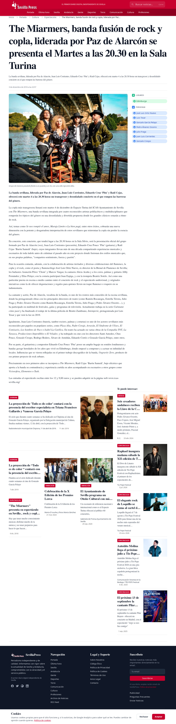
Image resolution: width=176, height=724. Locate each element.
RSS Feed (55, 702)
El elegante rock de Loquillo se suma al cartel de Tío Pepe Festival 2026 (128, 508)
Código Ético (96, 663)
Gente (80, 12)
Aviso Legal (95, 679)
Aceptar (158, 716)
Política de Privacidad (100, 667)
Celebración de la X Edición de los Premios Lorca (59, 495)
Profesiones (143, 12)
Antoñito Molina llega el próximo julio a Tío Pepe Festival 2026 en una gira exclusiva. (129, 553)
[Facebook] (12, 686)
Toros (102, 12)
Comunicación (116, 12)
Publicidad (135, 693)
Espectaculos (50, 17)
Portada (30, 12)
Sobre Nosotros (97, 660)
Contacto (94, 683)
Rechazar (144, 716)
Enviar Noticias (137, 700)
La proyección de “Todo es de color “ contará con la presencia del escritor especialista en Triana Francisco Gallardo (24, 473)
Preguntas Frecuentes (140, 696)
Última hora (43, 12)
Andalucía (68, 12)
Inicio (11, 17)
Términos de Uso (98, 675)
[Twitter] (17, 686)
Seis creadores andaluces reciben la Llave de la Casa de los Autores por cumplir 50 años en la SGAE (129, 410)
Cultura (130, 12)
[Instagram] (22, 686)
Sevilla (57, 12)
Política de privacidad (148, 687)
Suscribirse (147, 678)
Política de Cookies (98, 671)
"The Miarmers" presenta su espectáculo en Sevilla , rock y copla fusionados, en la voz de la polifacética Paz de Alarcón (25, 515)
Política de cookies (42, 720)
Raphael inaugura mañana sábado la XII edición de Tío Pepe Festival (128, 457)
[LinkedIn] (27, 686)
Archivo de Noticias (59, 698)
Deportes (92, 12)
